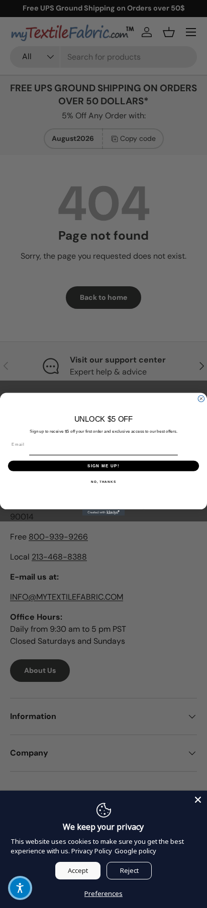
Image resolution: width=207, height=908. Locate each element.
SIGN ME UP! (103, 465)
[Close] (198, 800)
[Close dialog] (201, 398)
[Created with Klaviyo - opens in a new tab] (103, 512)
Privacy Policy (91, 850)
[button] (20, 888)
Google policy (135, 850)
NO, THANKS (103, 481)
